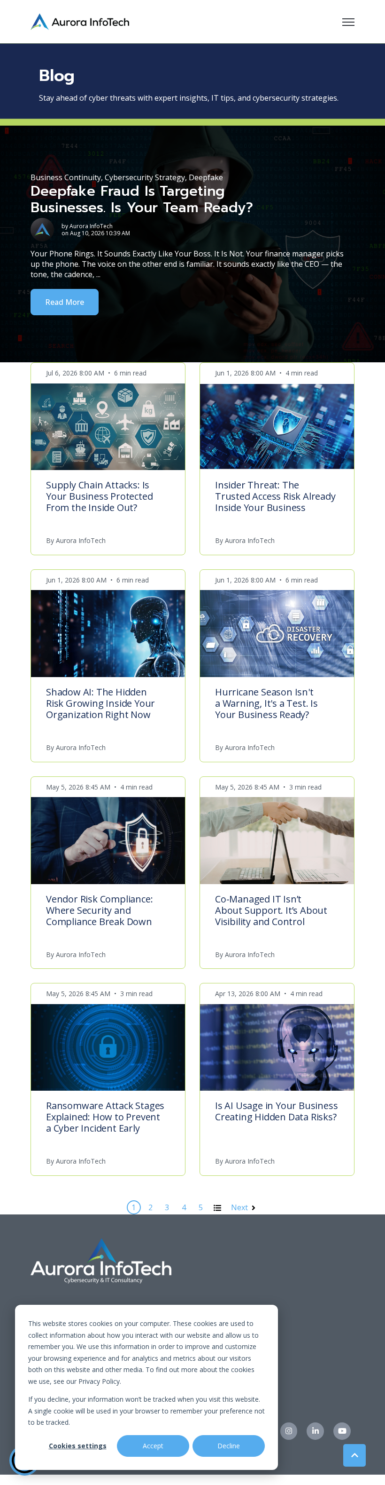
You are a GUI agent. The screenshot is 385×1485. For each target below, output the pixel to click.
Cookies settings (78, 1445)
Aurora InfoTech (91, 226)
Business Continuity (66, 177)
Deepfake (206, 177)
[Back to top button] (354, 1455)
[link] (80, 21)
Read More (64, 302)
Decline (228, 1445)
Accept (153, 1445)
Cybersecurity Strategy (145, 177)
